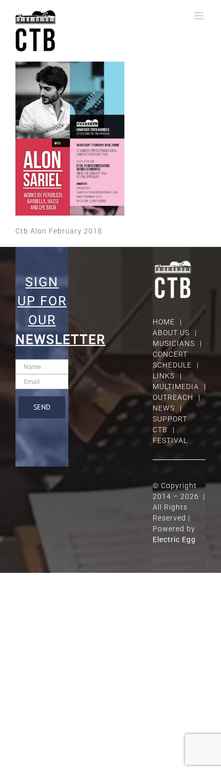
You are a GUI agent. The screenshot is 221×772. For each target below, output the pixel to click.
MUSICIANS (174, 343)
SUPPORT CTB (170, 424)
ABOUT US (171, 333)
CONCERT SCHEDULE (172, 359)
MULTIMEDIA (176, 386)
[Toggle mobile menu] (200, 15)
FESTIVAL (170, 440)
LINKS (164, 376)
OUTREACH (173, 397)
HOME (164, 322)
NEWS (164, 408)
